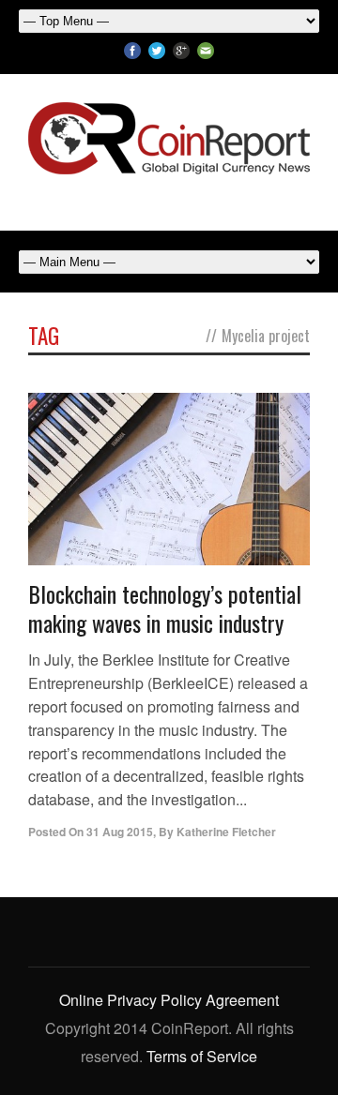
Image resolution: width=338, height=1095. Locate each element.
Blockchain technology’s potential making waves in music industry (164, 608)
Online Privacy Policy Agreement (169, 1000)
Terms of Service (201, 1056)
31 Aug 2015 (119, 831)
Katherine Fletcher (226, 831)
